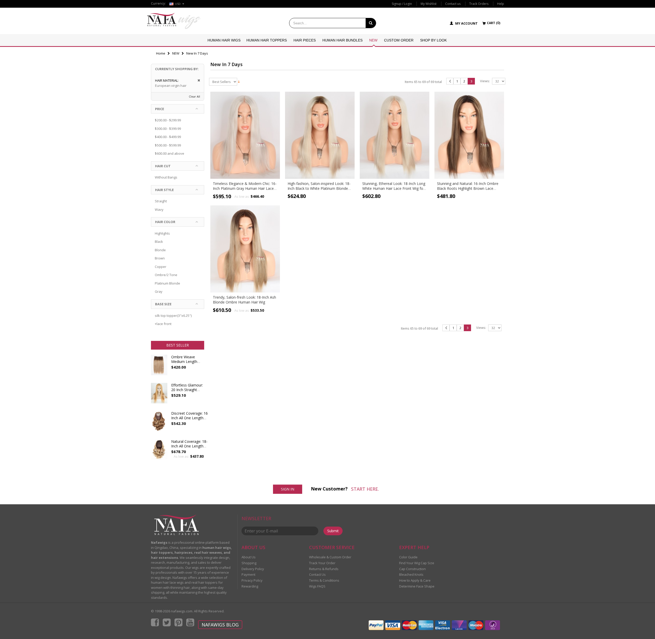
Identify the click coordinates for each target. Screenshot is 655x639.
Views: (485, 81)
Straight (161, 201)
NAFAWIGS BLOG (220, 625)
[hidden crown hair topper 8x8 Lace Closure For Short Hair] (159, 424)
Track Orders (478, 4)
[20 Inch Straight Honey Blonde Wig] (159, 395)
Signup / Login (402, 4)
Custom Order (398, 40)
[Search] (371, 23)
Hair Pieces (304, 40)
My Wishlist (428, 4)
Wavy (159, 209)
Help (500, 4)
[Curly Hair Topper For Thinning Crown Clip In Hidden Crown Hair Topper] (159, 452)
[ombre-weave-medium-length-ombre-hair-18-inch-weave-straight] (159, 367)
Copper (160, 266)
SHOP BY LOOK (433, 40)
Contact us (453, 4)
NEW (373, 40)
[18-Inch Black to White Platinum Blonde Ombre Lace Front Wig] (320, 135)
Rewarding (250, 586)
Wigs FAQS (317, 586)
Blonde (160, 250)
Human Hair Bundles (342, 40)
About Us (249, 557)
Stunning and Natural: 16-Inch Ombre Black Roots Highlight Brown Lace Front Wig (467, 188)
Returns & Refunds (324, 569)
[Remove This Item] (197, 80)
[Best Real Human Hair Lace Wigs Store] (174, 21)
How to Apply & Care (415, 580)
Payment (248, 574)
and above (169, 153)
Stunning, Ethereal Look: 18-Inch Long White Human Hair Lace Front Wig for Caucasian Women (393, 188)
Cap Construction (412, 569)
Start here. (365, 489)
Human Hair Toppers (266, 40)
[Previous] (449, 81)
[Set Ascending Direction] (239, 81)
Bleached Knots (411, 574)
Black (159, 241)
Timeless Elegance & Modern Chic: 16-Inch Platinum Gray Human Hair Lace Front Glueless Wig (245, 188)
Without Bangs (166, 177)
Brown (160, 258)
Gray (158, 291)
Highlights (162, 233)
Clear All (194, 96)
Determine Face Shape (416, 586)
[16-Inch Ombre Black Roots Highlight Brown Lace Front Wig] (469, 135)
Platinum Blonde (167, 283)
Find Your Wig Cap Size (416, 563)
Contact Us (317, 574)
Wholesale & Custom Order (330, 557)
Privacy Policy (252, 580)
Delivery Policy (253, 569)
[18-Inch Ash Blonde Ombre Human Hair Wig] (245, 248)
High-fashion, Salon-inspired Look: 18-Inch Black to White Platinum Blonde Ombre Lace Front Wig (319, 188)
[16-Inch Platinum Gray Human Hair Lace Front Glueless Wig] (245, 135)
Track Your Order (322, 563)
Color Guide (408, 557)
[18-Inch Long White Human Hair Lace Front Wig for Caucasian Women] (394, 135)
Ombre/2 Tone (166, 275)
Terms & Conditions (324, 580)
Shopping (249, 563)
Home (160, 53)
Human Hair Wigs (224, 40)
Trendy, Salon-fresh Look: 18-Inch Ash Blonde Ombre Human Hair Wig (244, 300)
